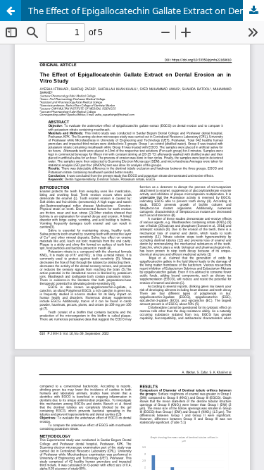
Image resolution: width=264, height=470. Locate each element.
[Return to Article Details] (10, 10)
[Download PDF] (253, 10)
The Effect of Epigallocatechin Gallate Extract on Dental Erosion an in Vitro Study (146, 10)
